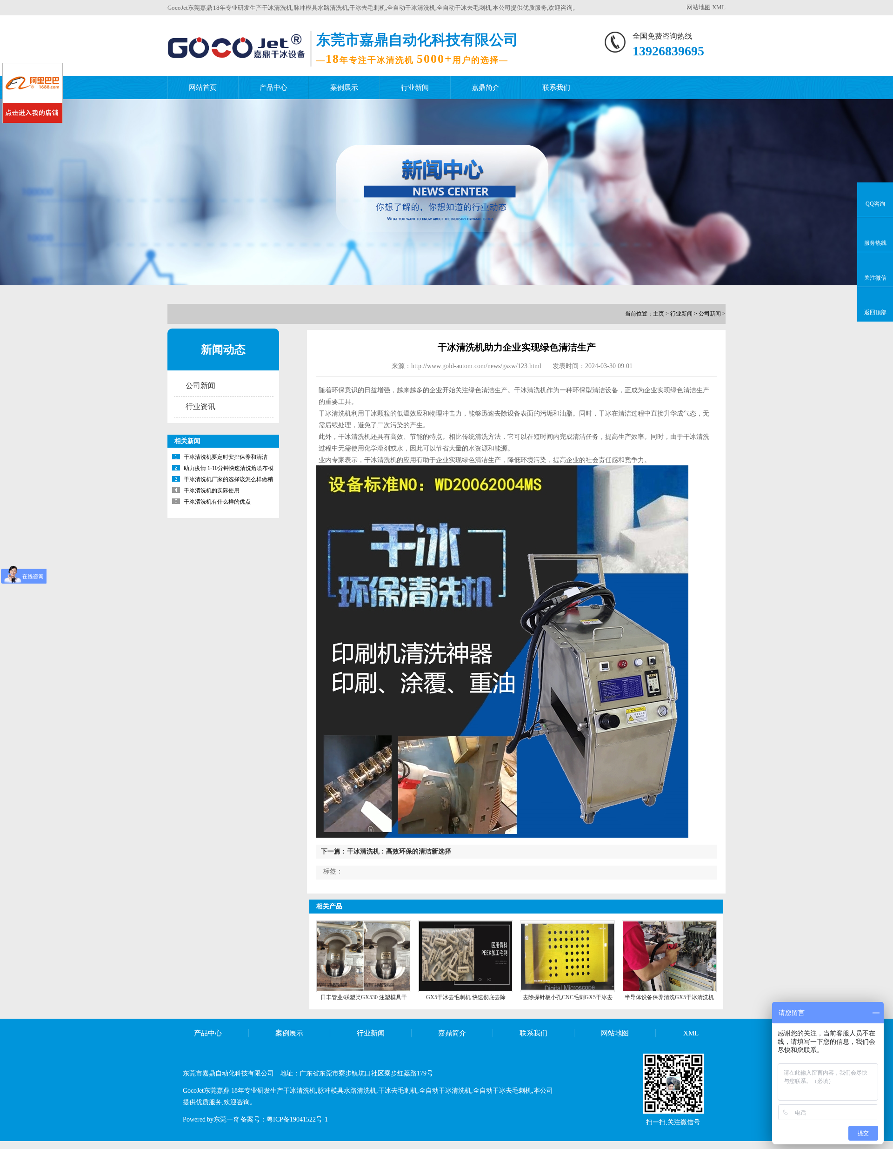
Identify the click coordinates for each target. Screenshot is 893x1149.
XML (719, 7)
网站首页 (203, 87)
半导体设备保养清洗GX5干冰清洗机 (669, 997)
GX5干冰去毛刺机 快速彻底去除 (466, 997)
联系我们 (556, 87)
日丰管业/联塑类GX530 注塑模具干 (363, 997)
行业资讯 (200, 406)
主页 (658, 313)
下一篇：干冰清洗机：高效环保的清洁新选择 (386, 851)
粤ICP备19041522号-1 (297, 1119)
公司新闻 (710, 313)
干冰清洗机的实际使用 (212, 490)
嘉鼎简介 (486, 87)
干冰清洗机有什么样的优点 (217, 501)
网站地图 (698, 7)
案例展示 (344, 87)
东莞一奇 (226, 1119)
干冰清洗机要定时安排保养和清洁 (225, 457)
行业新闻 (415, 87)
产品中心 (273, 87)
